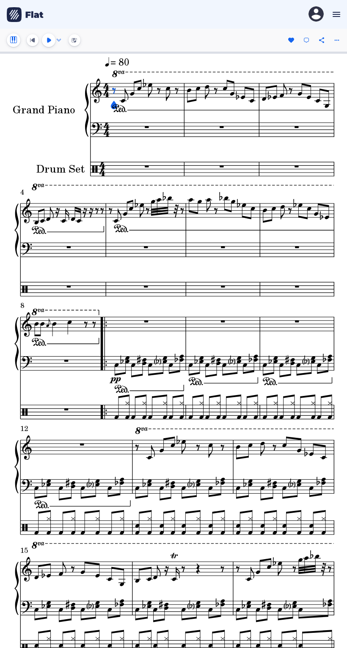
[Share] (321, 40)
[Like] (291, 40)
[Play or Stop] (48, 40)
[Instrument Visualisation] (74, 40)
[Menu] (335, 14)
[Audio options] (58, 40)
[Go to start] (33, 40)
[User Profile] (316, 14)
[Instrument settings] (13, 40)
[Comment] (306, 40)
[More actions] (336, 40)
